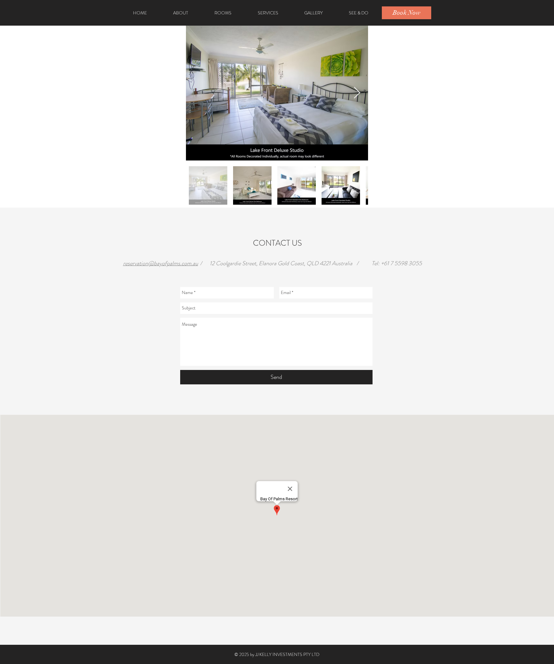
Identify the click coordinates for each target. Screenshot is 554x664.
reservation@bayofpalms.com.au (160, 263)
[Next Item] (357, 93)
